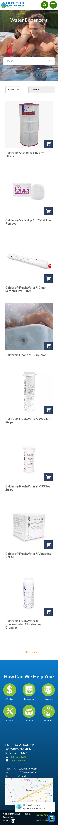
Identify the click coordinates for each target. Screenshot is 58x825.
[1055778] (48, 544)
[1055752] (48, 410)
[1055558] (48, 211)
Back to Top (31, 652)
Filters (11, 89)
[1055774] (48, 477)
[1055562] (48, 346)
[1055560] (48, 278)
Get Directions (17, 760)
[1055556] (48, 144)
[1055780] (48, 612)
